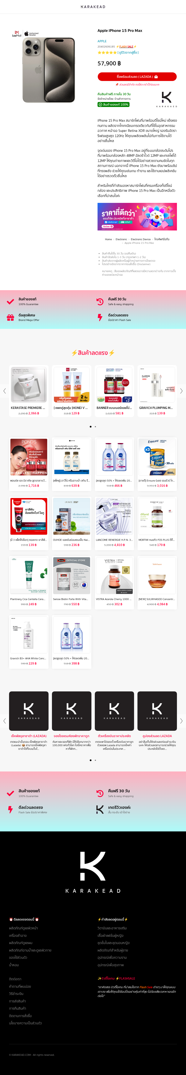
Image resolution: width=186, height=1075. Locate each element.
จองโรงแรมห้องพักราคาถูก (71, 736)
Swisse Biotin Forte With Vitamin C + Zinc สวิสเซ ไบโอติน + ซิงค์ (89, 599)
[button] (90, 426)
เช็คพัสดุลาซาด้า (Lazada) (28, 736)
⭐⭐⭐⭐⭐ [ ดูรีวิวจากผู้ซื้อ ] (118, 52)
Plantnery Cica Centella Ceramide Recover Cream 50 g (41, 599)
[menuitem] (48, 928)
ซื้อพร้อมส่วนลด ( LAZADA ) (135, 76)
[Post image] (29, 711)
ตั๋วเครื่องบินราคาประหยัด (114, 736)
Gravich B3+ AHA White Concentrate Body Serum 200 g (42, 658)
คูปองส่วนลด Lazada (157, 736)
